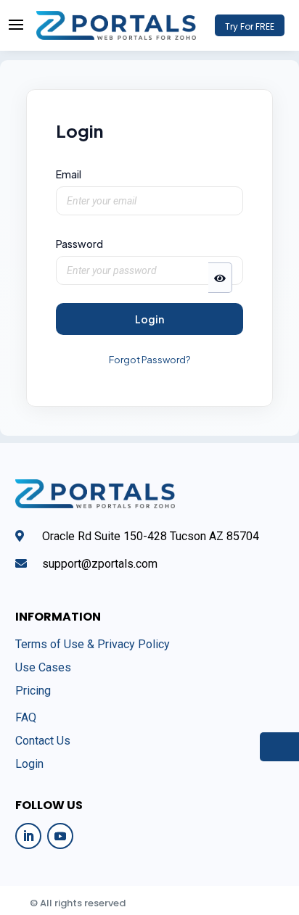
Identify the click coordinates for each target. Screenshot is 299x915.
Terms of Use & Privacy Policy (92, 644)
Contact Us (42, 741)
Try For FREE (249, 26)
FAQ (25, 717)
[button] (220, 277)
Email (68, 174)
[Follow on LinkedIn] (28, 836)
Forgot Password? (149, 359)
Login (149, 319)
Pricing (33, 690)
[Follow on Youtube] (60, 836)
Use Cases (43, 667)
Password (79, 243)
